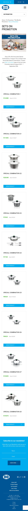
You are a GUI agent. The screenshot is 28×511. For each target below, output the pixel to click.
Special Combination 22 (12, 173)
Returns (14, 508)
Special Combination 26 (12, 332)
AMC (5, 7)
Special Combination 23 (12, 213)
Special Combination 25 (12, 292)
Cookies (14, 503)
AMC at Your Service (14, 490)
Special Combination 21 (12, 134)
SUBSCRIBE (13, 463)
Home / (4, 20)
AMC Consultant (9, 62)
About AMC (14, 482)
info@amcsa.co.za (14, 498)
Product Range (14, 484)
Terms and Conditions (14, 505)
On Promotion (9, 20)
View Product (10, 107)
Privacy (14, 502)
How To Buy (14, 488)
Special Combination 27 (12, 372)
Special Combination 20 (12, 412)
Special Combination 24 (12, 253)
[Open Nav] (25, 7)
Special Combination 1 (12, 94)
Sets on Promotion (13, 21)
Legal (14, 507)
